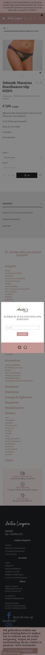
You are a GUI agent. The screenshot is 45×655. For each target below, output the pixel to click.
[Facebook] (19, 347)
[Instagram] (25, 347)
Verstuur (22, 334)
